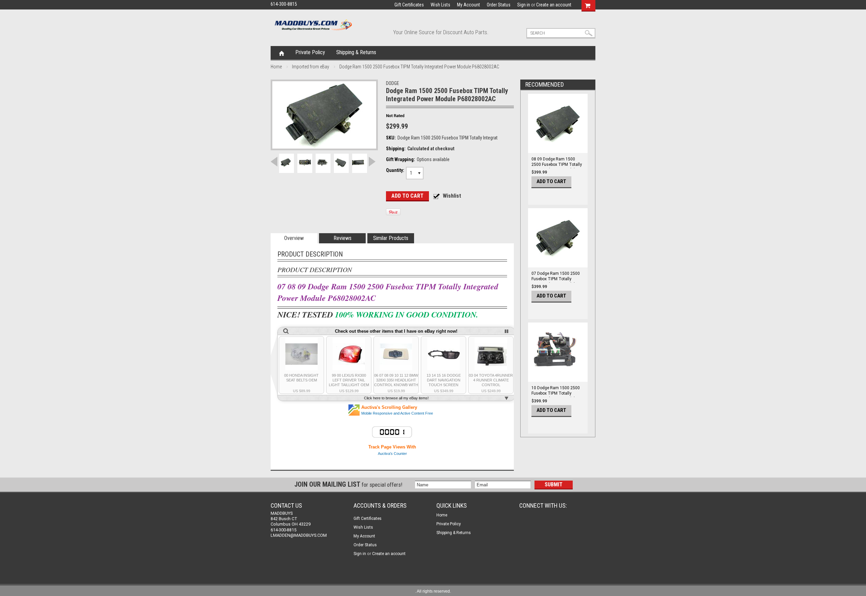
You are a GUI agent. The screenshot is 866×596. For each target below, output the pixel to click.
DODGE (392, 83)
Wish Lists (440, 4)
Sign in (523, 4)
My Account (468, 4)
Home (281, 53)
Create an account (553, 4)
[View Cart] (587, 4)
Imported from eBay (310, 66)
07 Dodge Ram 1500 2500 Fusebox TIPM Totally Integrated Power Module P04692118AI (555, 281)
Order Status (498, 4)
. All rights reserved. (433, 591)
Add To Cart (551, 181)
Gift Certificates (409, 4)
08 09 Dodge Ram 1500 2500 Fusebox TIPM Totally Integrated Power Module (556, 164)
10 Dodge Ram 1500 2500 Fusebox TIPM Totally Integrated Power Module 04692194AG (555, 395)
